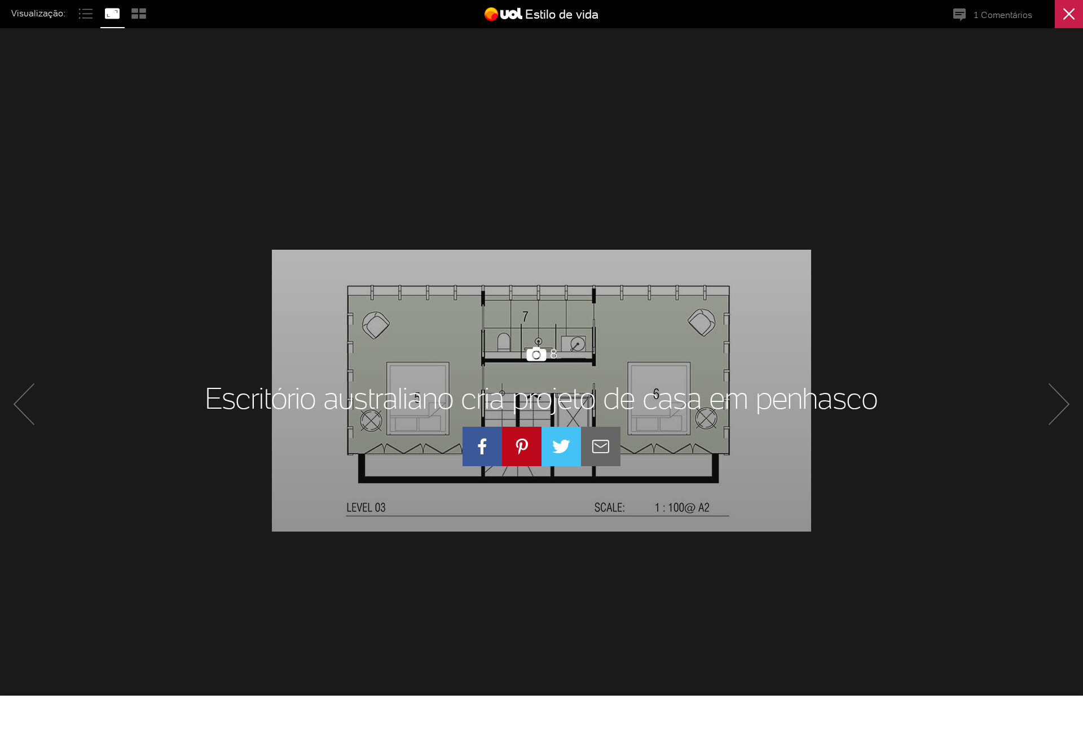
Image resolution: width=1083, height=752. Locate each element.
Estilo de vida (561, 14)
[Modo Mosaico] (139, 12)
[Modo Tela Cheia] (113, 12)
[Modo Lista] (87, 12)
